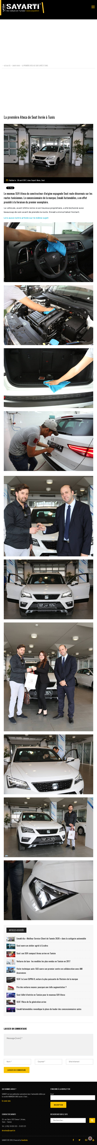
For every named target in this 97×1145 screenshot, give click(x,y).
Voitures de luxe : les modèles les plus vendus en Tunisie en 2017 (43, 961)
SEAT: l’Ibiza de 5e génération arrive (31, 1001)
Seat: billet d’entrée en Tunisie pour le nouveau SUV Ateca (41, 994)
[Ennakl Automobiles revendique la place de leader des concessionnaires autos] (10, 1009)
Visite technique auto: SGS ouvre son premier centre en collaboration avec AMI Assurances (49, 970)
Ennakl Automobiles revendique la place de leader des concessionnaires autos (49, 1009)
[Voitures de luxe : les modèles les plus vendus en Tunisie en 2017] (10, 962)
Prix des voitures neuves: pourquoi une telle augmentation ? (42, 987)
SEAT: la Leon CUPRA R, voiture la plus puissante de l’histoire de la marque (47, 979)
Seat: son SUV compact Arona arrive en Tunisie (36, 953)
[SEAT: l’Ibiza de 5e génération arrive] (10, 1002)
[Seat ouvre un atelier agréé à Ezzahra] (10, 946)
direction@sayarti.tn (8, 1130)
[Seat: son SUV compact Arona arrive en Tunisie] (10, 954)
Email (52, 1094)
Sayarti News (36, 180)
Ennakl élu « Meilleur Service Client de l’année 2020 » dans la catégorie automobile (51, 938)
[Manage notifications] (90, 1138)
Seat (43, 180)
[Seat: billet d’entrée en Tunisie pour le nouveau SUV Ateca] (10, 995)
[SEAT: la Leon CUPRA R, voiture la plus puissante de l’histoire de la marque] (10, 980)
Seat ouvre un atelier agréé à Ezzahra (32, 945)
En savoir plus (6, 1101)
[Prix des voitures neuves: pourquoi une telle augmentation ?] (10, 988)
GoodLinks (24, 1140)
